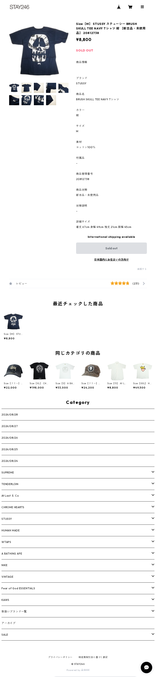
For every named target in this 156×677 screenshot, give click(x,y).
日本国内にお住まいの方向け (111, 259)
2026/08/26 (10, 437)
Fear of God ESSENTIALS (18, 588)
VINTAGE (8, 576)
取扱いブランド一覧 (14, 611)
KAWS (5, 600)
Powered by (74, 670)
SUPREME (8, 472)
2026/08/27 (10, 426)
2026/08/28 (10, 414)
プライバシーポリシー (60, 657)
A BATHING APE (12, 553)
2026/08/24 (10, 461)
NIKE (5, 565)
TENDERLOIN (10, 484)
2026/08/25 (10, 449)
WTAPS (6, 542)
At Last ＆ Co (10, 495)
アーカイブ (9, 623)
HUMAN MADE (11, 530)
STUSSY (7, 519)
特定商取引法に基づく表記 (93, 657)
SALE (5, 634)
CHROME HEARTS (13, 507)
